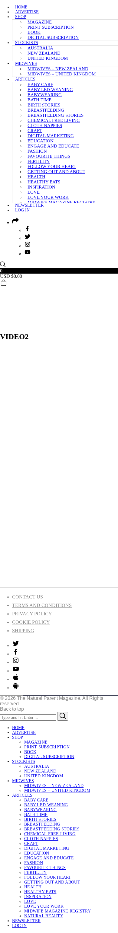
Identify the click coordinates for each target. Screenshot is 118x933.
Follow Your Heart (52, 166)
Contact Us (27, 596)
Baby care (40, 84)
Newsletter (29, 205)
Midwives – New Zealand (58, 68)
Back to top (12, 709)
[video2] (59, 579)
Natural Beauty (43, 916)
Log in (22, 210)
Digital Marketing (51, 135)
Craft (35, 130)
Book (34, 32)
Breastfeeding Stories (56, 115)
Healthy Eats (44, 181)
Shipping (23, 630)
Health (36, 176)
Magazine (40, 22)
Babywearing (45, 94)
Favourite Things (49, 156)
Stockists (26, 42)
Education (41, 140)
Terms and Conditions (42, 605)
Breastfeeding (46, 110)
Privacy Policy (32, 613)
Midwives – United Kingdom (62, 73)
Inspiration (41, 187)
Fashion (37, 151)
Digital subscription (53, 37)
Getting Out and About (56, 171)
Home (21, 7)
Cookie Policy (31, 622)
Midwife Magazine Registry (62, 202)
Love (34, 192)
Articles (25, 79)
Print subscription (51, 27)
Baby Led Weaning (50, 89)
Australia (40, 48)
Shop (20, 16)
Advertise (27, 12)
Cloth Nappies (45, 125)
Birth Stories (44, 105)
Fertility (39, 161)
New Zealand (44, 53)
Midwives (26, 63)
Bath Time (39, 99)
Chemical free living (54, 120)
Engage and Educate (53, 146)
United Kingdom (48, 58)
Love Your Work (48, 197)
